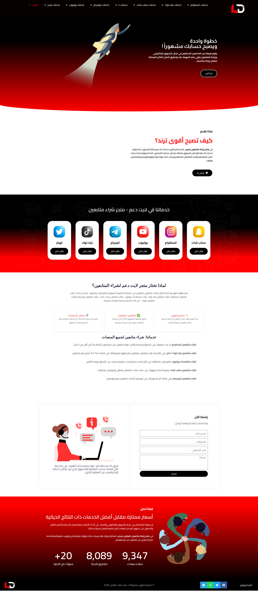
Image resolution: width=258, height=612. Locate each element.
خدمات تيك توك (173, 5)
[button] (223, 585)
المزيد (35, 5)
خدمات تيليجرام (101, 5)
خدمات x (123, 5)
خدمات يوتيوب (76, 5)
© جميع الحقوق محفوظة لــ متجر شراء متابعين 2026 (129, 585)
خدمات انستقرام (199, 5)
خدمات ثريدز (53, 5)
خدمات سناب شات (146, 5)
